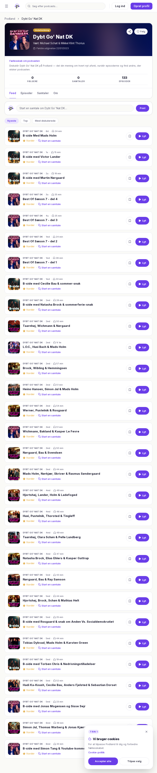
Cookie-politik (96, 752)
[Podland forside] (17, 6)
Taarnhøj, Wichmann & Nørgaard (46, 326)
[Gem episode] (130, 136)
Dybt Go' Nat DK (33, 131)
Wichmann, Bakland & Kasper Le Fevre (51, 431)
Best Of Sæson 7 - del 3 (40, 220)
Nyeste (11, 120)
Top (25, 120)
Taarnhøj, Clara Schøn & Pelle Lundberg (52, 537)
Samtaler (43, 93)
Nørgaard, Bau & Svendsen (42, 452)
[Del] (130, 31)
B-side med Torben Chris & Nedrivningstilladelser (59, 664)
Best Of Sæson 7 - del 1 (40, 262)
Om (55, 93)
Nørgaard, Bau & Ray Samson (44, 579)
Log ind (120, 6)
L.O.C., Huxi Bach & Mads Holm (44, 347)
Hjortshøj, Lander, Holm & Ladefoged (50, 495)
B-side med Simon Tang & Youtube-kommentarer (59, 748)
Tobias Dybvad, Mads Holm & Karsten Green (55, 642)
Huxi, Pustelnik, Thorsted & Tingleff (49, 516)
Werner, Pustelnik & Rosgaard (45, 410)
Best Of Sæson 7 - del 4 (40, 199)
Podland (10, 18)
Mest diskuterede (45, 120)
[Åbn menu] (6, 6)
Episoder (27, 93)
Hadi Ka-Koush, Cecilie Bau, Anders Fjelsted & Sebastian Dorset (69, 685)
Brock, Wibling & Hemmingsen (45, 368)
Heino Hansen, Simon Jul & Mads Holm (50, 389)
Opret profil (141, 6)
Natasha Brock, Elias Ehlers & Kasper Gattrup (56, 558)
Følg (142, 31)
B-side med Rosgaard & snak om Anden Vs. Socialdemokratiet (68, 621)
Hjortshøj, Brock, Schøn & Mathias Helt (51, 600)
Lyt (144, 136)
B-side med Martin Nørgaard (44, 178)
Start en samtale (51, 140)
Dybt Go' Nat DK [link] (32, 18)
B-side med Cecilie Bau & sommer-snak (51, 283)
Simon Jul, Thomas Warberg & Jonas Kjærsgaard (59, 727)
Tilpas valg (134, 761)
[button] (78, 136)
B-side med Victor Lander (42, 157)
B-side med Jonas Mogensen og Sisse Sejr (54, 706)
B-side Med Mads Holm (40, 135)
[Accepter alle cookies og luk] (146, 731)
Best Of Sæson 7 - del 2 (40, 241)
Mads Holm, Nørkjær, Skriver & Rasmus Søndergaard (61, 473)
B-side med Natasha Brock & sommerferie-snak (58, 304)
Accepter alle (103, 761)
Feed (12, 93)
